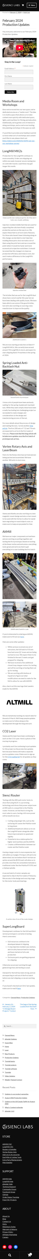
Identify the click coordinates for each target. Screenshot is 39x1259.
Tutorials (8, 1072)
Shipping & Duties (9, 1227)
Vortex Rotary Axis (9, 1152)
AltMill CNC (7, 1144)
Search (10, 1255)
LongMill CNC (7, 1147)
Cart (25, 1253)
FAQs (4, 1224)
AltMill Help (7, 1179)
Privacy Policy (7, 1232)
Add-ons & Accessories (11, 1155)
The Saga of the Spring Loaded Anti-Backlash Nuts (28, 1006)
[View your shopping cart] (23, 5)
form (22, 637)
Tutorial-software (11, 1069)
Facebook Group (8, 1192)
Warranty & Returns (9, 1229)
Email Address (10, 68)
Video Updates (10, 1076)
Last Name (8, 84)
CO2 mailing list (14, 757)
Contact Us (6, 1221)
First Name (8, 76)
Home (7, 1046)
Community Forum (9, 1189)
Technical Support (9, 1187)
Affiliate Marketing (9, 1235)
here (19, 988)
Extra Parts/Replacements (12, 1160)
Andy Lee (26, 12)
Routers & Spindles (9, 1149)
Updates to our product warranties (16, 1094)
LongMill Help (7, 1181)
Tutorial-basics (10, 1061)
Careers (5, 1237)
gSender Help (7, 1184)
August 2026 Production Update (16, 1098)
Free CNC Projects (9, 1200)
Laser (7, 1050)
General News (15, 997)
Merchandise (7, 1162)
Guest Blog (9, 1043)
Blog (4, 1219)
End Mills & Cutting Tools (11, 1157)
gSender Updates (11, 1039)
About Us (6, 1216)
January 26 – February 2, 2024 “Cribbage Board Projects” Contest (9, 1007)
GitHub (5, 1194)
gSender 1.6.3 (9, 1111)
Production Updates (28, 997)
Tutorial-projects (10, 1065)
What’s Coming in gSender (14, 1107)
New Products (10, 1054)
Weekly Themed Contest (13, 1080)
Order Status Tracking (10, 1197)
